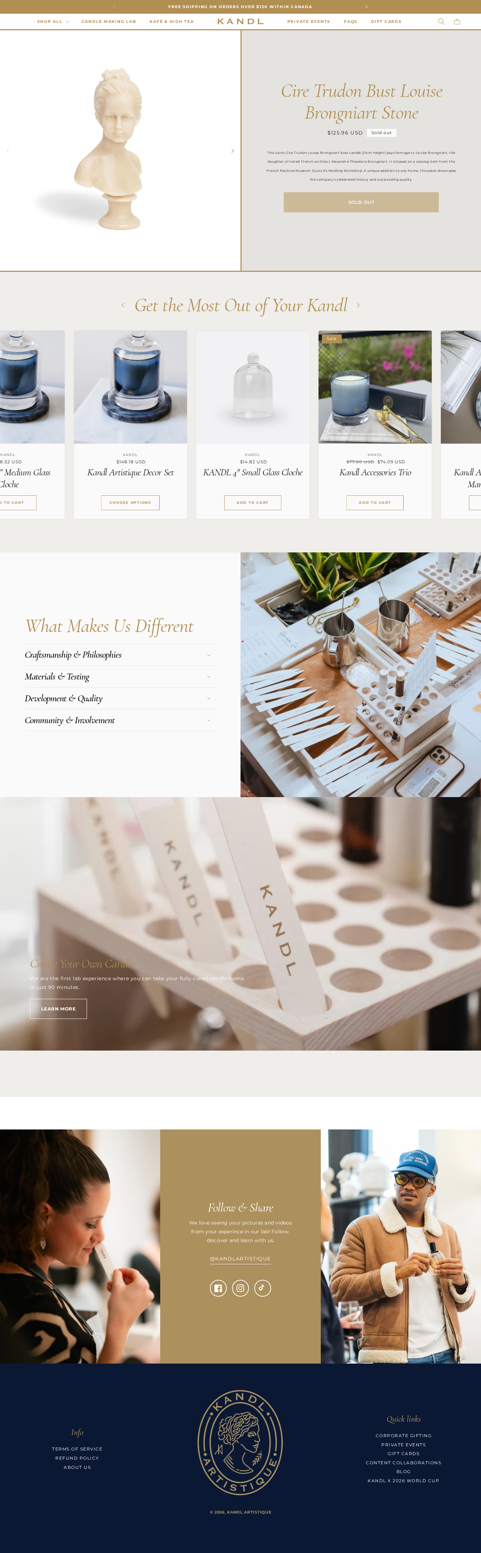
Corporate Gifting (404, 1435)
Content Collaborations (403, 1462)
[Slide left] (7, 150)
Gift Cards (403, 1453)
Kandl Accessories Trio (249, 472)
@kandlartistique (240, 1258)
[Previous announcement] (114, 6)
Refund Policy (77, 1458)
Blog (403, 1471)
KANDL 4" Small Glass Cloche (127, 472)
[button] (52, 21)
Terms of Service (77, 1449)
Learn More (58, 1009)
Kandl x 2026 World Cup (403, 1480)
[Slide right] (233, 150)
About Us (77, 1467)
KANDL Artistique (249, 1512)
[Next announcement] (366, 6)
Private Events (403, 1444)
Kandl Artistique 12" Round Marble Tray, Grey (372, 478)
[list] (240, 430)
